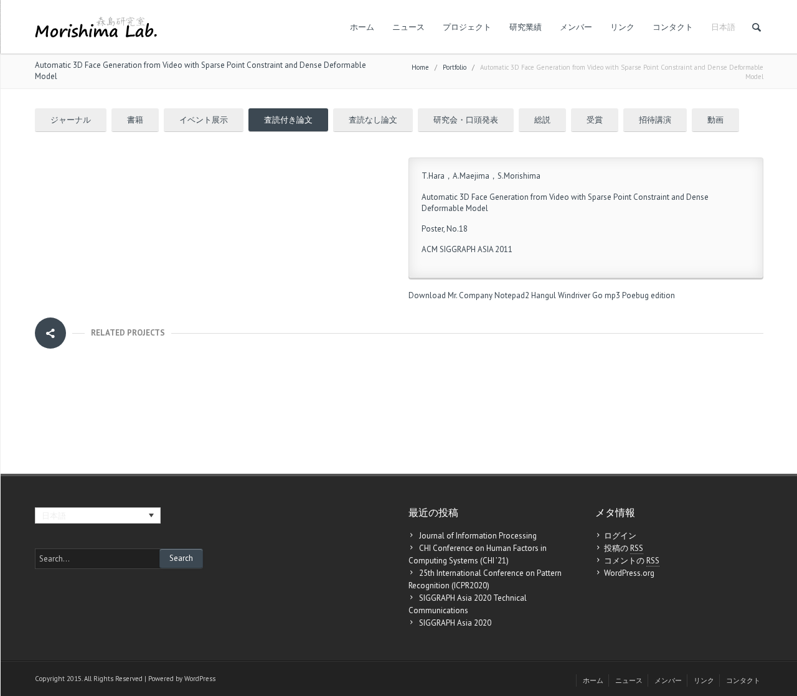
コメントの (631, 560)
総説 (542, 120)
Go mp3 (606, 295)
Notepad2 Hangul (525, 295)
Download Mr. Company (450, 295)
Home (420, 67)
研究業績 (525, 27)
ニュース (408, 27)
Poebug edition (648, 295)
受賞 (595, 120)
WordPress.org (629, 573)
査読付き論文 (288, 120)
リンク (622, 27)
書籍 (135, 120)
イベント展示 (203, 120)
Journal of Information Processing (478, 535)
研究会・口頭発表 (465, 120)
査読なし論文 (373, 120)
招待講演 (655, 120)
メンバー (576, 27)
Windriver (574, 295)
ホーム (362, 27)
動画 (715, 120)
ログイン (620, 535)
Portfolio (454, 67)
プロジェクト (467, 27)
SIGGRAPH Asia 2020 (455, 623)
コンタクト (673, 27)
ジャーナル (70, 120)
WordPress (199, 678)
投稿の (623, 548)
